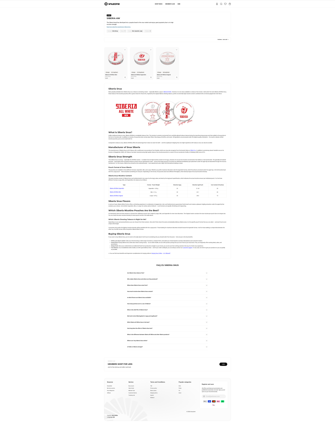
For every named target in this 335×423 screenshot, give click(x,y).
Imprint (152, 395)
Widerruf (152, 397)
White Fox (193, 150)
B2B (179, 4)
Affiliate (109, 393)
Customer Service (133, 393)
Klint (180, 386)
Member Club (170, 4)
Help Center (131, 388)
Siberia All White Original (164, 74)
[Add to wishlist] (125, 49)
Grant (180, 393)
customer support (188, 247)
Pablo (180, 388)
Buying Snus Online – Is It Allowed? (161, 253)
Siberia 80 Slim (167, 92)
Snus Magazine (110, 390)
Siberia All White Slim (111, 74)
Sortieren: (222, 39)
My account (131, 386)
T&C (151, 386)
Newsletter (109, 386)
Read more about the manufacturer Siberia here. (119, 27)
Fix (179, 390)
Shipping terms (153, 393)
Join (223, 364)
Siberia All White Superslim (138, 74)
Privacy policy (153, 388)
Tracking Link (132, 395)
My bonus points (111, 388)
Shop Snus (158, 4)
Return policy (153, 390)
